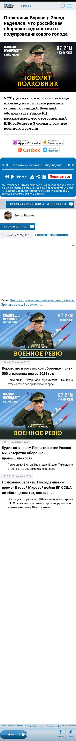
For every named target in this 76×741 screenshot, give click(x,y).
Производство (11, 304)
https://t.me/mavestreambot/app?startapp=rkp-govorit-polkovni (59, 149)
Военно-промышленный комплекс (36, 300)
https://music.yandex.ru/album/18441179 (63, 142)
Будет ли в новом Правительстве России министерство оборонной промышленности (36, 453)
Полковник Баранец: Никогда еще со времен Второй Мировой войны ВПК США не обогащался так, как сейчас (37, 487)
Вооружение (33, 304)
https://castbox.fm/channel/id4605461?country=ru (40, 149)
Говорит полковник (51, 235)
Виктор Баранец (24, 215)
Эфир (71, 736)
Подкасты (60, 736)
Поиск (62, 5)
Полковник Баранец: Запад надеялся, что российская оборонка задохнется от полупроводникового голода (36, 26)
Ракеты (69, 300)
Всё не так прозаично (17, 726)
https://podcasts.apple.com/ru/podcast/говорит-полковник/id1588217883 (40, 142)
